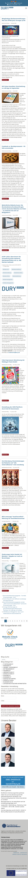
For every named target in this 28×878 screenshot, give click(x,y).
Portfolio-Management (8, 283)
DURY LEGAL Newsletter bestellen (10, 706)
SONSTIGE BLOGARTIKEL (9, 678)
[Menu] (26, 8)
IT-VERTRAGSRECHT (8, 664)
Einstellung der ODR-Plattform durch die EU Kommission (12, 408)
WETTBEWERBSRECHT (8, 669)
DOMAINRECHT (7, 677)
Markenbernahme (18, 272)
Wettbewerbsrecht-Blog (6, 364)
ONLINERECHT (7, 670)
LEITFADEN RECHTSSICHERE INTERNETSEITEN (14, 683)
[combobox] (9, 659)
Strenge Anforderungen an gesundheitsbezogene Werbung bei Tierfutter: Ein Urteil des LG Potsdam (12, 608)
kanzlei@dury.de (19, 3)
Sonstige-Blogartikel (6, 521)
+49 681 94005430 (10, 3)
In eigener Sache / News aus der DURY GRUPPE (11, 265)
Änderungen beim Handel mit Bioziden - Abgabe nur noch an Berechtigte (12, 556)
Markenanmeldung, (16, 269)
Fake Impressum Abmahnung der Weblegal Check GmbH (13, 361)
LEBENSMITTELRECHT (8, 672)
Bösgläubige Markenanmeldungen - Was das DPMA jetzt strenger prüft (14, 19)
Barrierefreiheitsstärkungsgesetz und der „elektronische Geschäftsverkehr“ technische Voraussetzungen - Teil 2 (14, 603)
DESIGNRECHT (7, 675)
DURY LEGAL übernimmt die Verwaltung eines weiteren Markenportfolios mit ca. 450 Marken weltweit (11, 259)
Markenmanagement (8, 279)
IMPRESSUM (16, 852)
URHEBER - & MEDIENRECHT (10, 667)
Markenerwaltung (7, 272)
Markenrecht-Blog (5, 23)
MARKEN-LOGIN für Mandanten (19, 854)
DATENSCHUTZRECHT (8, 674)
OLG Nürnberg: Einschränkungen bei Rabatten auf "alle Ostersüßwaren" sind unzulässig (13, 463)
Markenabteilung (17, 276)
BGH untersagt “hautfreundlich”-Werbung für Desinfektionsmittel (13, 517)
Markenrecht (6, 269)
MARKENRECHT (7, 665)
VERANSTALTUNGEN (8, 680)
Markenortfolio (6, 276)
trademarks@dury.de (14, 352)
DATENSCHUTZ (23, 852)
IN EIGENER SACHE (8, 682)
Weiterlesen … (5, 79)
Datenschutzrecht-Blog (6, 91)
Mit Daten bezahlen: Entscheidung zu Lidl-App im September (13, 87)
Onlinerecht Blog (5, 411)
